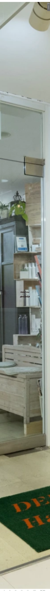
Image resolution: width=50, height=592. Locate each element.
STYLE (28, 590)
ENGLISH (44, 590)
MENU (15, 590)
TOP (4, 590)
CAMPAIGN (34, 590)
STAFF (22, 590)
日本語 (41, 590)
